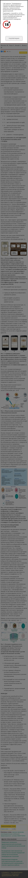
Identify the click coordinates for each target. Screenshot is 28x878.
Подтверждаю (14, 38)
